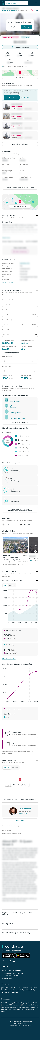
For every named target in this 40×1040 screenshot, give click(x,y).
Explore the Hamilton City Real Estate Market (17, 914)
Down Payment (7, 310)
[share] (36, 10)
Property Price (7, 300)
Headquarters (23, 988)
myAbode (15, 951)
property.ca (5, 988)
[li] (14, 961)
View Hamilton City (9, 659)
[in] (10, 961)
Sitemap (15, 992)
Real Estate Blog (7, 1003)
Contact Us (34, 1003)
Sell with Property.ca (21, 1003)
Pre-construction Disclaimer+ (20, 1025)
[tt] (3, 961)
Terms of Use (5, 992)
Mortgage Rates (23, 1007)
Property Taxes (6, 366)
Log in (13, 27)
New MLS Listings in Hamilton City (16, 933)
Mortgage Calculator (9, 1007)
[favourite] (32, 10)
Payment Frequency (8, 330)
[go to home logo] (12, 946)
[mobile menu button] (37, 3)
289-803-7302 (23, 813)
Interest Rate (7, 320)
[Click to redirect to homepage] (2, 3)
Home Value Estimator (30, 1005)
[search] (16, 3)
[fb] (6, 961)
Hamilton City (23, 10)
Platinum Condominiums (9, 10)
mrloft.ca (14, 988)
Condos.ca (5, 951)
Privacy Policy (30, 990)
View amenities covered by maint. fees (20, 187)
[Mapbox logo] (7, 786)
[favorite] (26, 539)
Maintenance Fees (7, 356)
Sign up (26, 27)
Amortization (24, 320)
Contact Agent (20, 820)
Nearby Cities (7, 924)
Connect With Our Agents (11, 1005)
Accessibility (19, 990)
